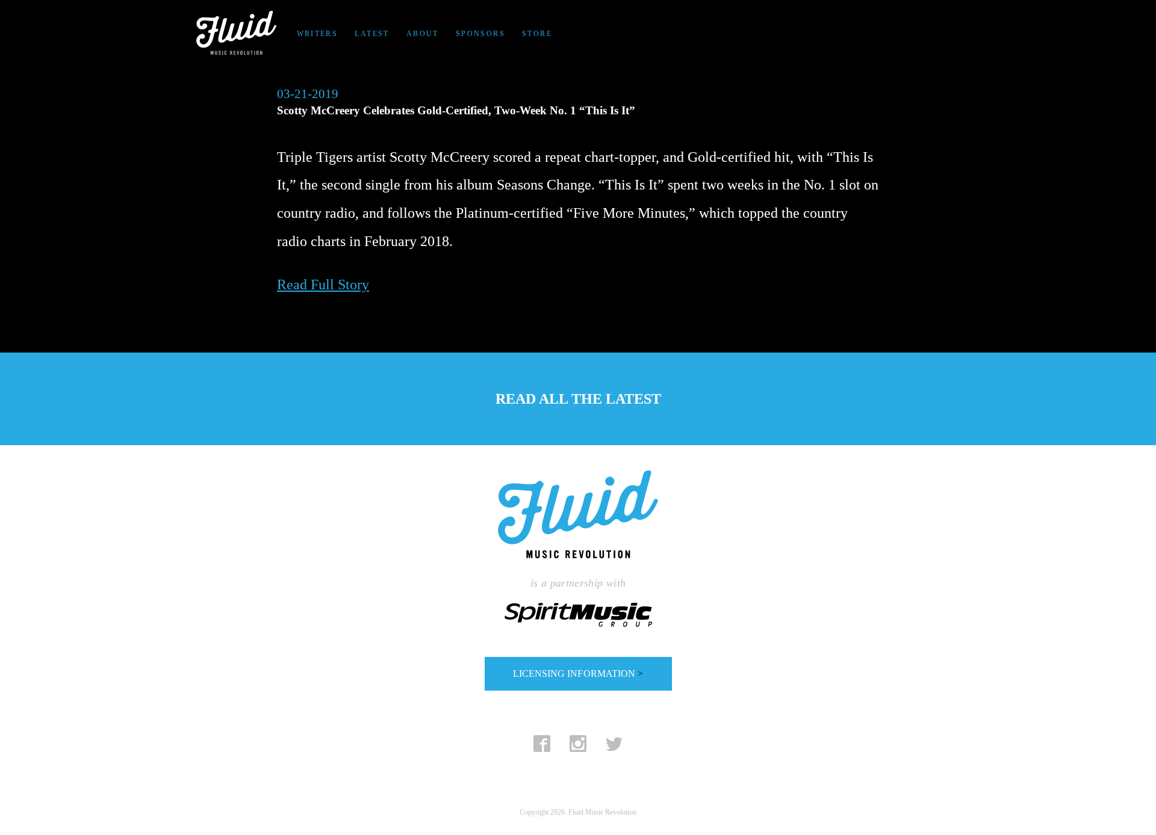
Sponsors (480, 33)
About (422, 33)
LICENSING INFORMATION (577, 673)
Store (537, 33)
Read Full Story (323, 284)
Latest (372, 33)
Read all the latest (578, 399)
